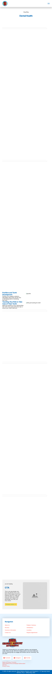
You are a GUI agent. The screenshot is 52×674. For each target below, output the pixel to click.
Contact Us (8, 632)
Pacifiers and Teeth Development (9, 294)
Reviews (7, 627)
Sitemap (4, 665)
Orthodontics (30, 627)
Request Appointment (32, 632)
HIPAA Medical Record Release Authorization (13, 663)
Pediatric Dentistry (31, 625)
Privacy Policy (6, 666)
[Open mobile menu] (49, 3)
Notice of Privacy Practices (9, 662)
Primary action (10, 604)
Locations (29, 630)
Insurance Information (10, 630)
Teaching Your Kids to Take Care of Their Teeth (12, 303)
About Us (7, 625)
